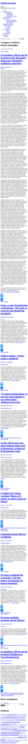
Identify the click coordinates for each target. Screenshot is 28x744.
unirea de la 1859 (10, 692)
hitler (1, 722)
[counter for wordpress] (3, 705)
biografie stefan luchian (6, 527)
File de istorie (10, 22)
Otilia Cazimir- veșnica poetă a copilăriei (12, 357)
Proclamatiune (7, 33)
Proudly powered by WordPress (8, 742)
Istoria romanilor (7, 12)
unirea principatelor (8, 695)
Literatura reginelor (11, 20)
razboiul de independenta (10, 735)
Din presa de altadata (8, 24)
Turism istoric (7, 29)
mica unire (3, 692)
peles (4, 730)
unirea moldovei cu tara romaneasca (12, 693)
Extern (8, 32)
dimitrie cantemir (12, 720)
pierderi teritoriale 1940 (20, 730)
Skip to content (11, 8)
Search (2, 6)
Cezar (19, 718)
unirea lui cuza (17, 692)
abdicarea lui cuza (17, 437)
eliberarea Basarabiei (21, 720)
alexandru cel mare (4, 714)
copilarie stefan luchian (17, 527)
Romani (8, 26)
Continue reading (19, 342)
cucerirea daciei (6, 720)
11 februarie (3, 437)
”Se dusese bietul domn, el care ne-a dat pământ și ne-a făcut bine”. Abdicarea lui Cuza (14, 397)
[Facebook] (14, 295)
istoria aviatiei (13, 724)
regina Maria (21, 735)
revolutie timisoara (8, 737)
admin (9, 67)
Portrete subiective (8, 25)
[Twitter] (14, 297)
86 (4, 702)
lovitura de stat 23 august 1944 (22, 724)
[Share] (14, 300)
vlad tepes (17, 741)
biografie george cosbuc (9, 718)
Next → (7, 702)
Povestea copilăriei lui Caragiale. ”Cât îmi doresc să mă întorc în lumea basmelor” (12, 579)
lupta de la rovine (5, 726)
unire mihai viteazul (11, 741)
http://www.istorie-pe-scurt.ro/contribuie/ (10, 292)
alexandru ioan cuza (12, 714)
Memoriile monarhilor (12, 21)
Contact (5, 34)
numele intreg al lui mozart (16, 645)
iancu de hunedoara (10, 722)
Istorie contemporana (11, 16)
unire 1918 (10, 739)
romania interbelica (14, 737)
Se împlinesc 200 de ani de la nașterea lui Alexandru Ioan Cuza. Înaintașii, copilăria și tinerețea (14, 59)
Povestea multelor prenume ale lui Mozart (13, 618)
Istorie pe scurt (8, 3)
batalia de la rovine (10, 715)
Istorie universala (8, 17)
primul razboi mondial (10, 732)
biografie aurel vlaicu (10, 717)
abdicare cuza (9, 437)
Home (5, 10)
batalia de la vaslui (18, 715)
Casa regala (6, 18)
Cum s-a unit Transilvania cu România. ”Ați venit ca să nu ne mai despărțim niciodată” (14, 309)
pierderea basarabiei (9, 730)
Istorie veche (10, 13)
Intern (8, 30)
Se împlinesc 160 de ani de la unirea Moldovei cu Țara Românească (14, 654)
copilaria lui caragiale (6, 612)
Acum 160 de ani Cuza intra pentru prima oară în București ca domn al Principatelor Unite (13, 447)
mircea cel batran (12, 728)
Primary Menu (4, 8)
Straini (8, 28)
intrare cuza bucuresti (6, 488)
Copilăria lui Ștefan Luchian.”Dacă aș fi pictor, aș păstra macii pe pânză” (13, 497)
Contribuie (6, 36)
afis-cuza (3, 68)
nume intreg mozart (5, 645)
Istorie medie (10, 14)
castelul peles (15, 718)
